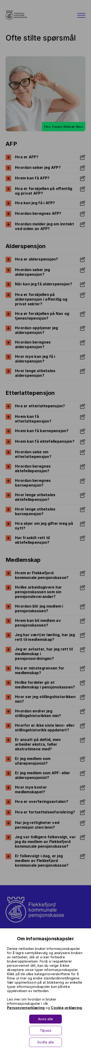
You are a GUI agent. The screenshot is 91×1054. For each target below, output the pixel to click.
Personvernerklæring (26, 1008)
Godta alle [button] (45, 1042)
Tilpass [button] (46, 1030)
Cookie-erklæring (66, 1008)
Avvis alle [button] (45, 1019)
